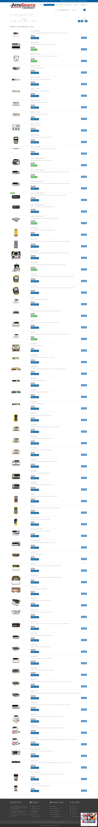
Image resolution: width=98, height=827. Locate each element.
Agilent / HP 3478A (35, 112)
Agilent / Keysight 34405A (37, 158)
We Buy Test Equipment (76, 816)
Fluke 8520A (34, 401)
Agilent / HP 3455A (35, 65)
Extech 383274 (34, 228)
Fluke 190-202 (34, 251)
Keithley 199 (34, 621)
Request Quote (34, 38)
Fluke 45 (33, 297)
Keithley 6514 (34, 702)
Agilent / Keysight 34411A (37, 181)
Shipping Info (74, 812)
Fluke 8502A (34, 367)
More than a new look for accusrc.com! (18, 814)
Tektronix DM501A (35, 772)
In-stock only (35, 21)
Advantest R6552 (35, 42)
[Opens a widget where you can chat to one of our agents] (89, 819)
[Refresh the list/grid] (79, 21)
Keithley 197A (34, 610)
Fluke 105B (33, 239)
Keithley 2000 (34, 633)
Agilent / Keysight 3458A (37, 216)
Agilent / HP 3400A (35, 54)
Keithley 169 (34, 552)
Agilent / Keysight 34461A (37, 193)
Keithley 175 (34, 563)
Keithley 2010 (34, 656)
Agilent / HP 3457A (35, 89)
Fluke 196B (33, 274)
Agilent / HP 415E (35, 123)
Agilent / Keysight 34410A (37, 170)
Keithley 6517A (34, 726)
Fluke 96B (33, 494)
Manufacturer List (55, 812)
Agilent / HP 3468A (35, 100)
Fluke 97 (33, 506)
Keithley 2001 (34, 645)
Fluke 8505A (34, 378)
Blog (38, 822)
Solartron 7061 (34, 760)
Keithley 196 (34, 587)
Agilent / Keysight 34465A (37, 204)
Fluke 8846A (34, 482)
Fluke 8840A (34, 424)
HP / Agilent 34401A (36, 540)
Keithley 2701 (34, 691)
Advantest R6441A (35, 31)
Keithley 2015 (34, 668)
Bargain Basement (83, 1)
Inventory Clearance (73, 1)
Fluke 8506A (34, 390)
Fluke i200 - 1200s (35, 517)
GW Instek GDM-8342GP (37, 529)
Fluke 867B (33, 413)
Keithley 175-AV (34, 575)
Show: (12, 21)
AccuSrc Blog (74, 808)
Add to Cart (34, 49)
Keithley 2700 (34, 679)
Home (40, 4)
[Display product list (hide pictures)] (82, 21)
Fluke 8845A (34, 471)
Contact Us (84, 4)
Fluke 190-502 (34, 262)
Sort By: (21, 21)
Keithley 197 (34, 598)
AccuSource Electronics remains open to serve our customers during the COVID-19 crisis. (18, 807)
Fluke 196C (33, 285)
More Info (84, 37)
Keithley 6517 (34, 714)
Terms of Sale (74, 814)
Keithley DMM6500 (35, 749)
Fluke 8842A (34, 448)
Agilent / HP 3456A (35, 77)
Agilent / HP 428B (35, 135)
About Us (76, 4)
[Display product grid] (86, 21)
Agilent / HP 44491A (36, 147)
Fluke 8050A (34, 343)
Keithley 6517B (34, 737)
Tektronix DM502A (35, 784)
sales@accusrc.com (36, 816)
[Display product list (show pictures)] (84, 21)
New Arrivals (64, 1)
